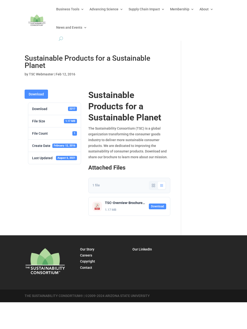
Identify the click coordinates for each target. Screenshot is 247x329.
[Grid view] (153, 185)
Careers (86, 255)
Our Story (87, 249)
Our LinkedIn (142, 249)
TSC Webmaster (41, 74)
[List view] (161, 185)
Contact (86, 268)
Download (36, 94)
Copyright (87, 261)
